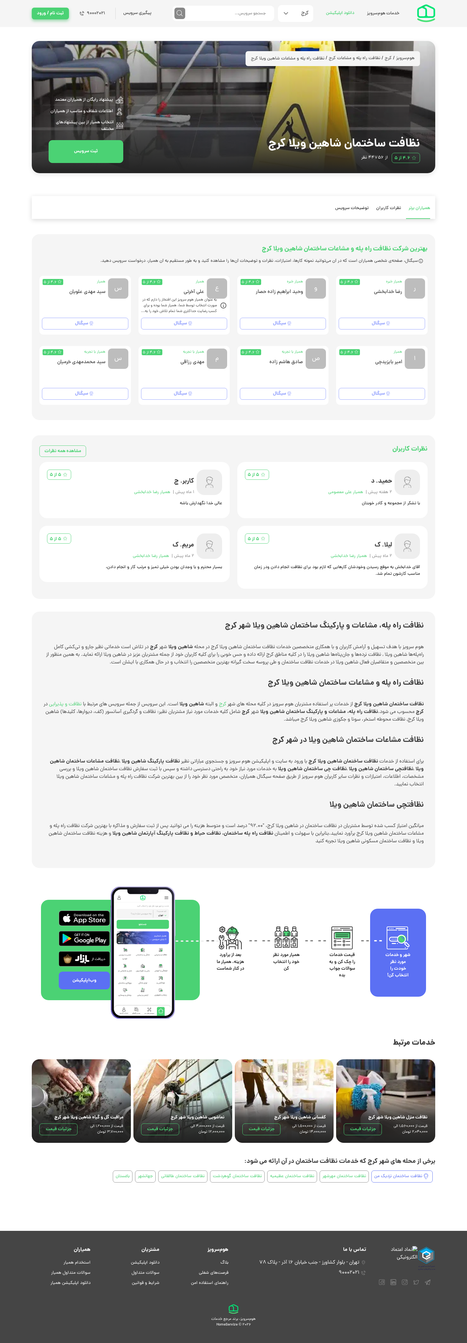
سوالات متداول (145, 1273)
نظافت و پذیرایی (65, 704)
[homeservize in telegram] (427, 1285)
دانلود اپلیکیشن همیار (71, 1283)
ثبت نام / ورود (50, 13)
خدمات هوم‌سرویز (383, 13)
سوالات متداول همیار (71, 1273)
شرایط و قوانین (145, 1283)
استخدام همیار (77, 1262)
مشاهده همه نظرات (62, 451)
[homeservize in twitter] (416, 1285)
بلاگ (224, 1262)
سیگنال (378, 323)
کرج (388, 58)
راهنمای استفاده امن (209, 1283)
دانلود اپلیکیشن (340, 13)
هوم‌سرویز (405, 58)
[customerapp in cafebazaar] (84, 959)
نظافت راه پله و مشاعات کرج (354, 58)
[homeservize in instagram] (405, 1285)
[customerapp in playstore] (84, 938)
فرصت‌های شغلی (213, 1273)
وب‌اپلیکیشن (84, 980)
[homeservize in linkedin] (393, 1285)
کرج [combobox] (304, 13)
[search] (179, 13)
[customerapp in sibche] (84, 918)
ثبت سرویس (86, 151)
